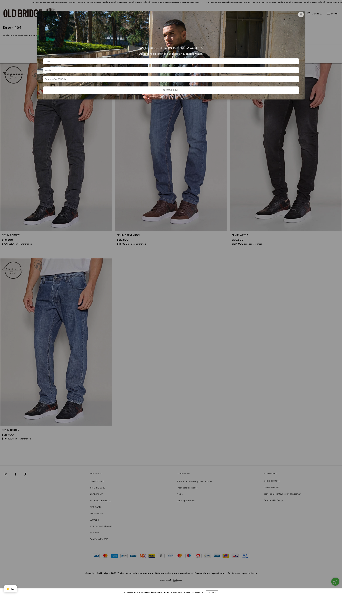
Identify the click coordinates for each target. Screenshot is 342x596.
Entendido (212, 592)
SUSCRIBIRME (171, 90)
